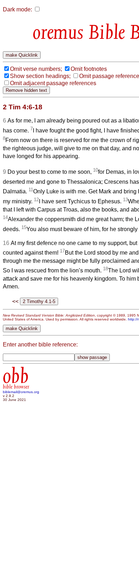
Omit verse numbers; (36, 69)
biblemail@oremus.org (21, 392)
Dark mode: (17, 9)
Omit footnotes (89, 69)
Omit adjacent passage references (53, 83)
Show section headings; (40, 76)
